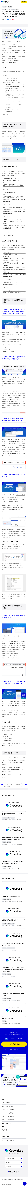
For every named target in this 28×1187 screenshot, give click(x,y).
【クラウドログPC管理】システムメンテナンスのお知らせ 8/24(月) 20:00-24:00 (13, 919)
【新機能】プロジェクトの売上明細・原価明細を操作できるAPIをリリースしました (13, 862)
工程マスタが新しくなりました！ (10, 235)
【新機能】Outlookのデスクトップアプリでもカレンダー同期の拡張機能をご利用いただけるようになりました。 (14, 198)
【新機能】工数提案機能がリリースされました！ (14, 184)
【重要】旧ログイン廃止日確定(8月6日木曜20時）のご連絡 (13, 994)
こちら (20, 401)
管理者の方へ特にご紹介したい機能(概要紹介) (13, 185)
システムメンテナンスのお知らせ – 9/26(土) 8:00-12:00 (13, 814)
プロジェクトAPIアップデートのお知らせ (12, 207)
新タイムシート (17, 544)
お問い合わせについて (8, 114)
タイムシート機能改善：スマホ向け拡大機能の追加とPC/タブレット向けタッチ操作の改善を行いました (14, 269)
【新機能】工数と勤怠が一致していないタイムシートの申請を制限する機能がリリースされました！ (14, 180)
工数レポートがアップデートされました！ (12, 219)
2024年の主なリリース (8, 75)
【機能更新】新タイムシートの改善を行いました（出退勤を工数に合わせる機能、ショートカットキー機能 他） (14, 254)
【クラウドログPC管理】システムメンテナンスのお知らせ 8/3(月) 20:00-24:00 (13, 944)
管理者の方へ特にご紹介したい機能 (11, 82)
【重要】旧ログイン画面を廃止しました (11, 896)
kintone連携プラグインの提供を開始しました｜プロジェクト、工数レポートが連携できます (13, 838)
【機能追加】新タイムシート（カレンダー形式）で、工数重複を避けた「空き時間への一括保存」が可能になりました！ (13, 969)
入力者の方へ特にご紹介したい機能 (11, 102)
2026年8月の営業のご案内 (8, 1018)
